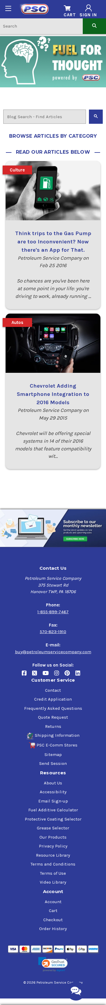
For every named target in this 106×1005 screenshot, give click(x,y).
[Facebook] (27, 675)
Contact (53, 690)
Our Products (53, 837)
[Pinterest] (69, 675)
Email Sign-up (53, 801)
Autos (17, 322)
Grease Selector (53, 828)
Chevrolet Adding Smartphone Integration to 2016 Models (53, 394)
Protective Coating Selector (53, 819)
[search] (94, 26)
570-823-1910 (53, 631)
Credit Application (53, 699)
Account (53, 901)
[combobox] (41, 26)
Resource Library (53, 855)
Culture (17, 170)
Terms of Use (53, 873)
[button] (53, 964)
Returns (53, 726)
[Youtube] (48, 675)
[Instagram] (59, 675)
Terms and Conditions (53, 864)
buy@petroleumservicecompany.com (53, 651)
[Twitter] (37, 675)
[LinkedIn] (80, 675)
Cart (53, 910)
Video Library (53, 882)
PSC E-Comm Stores (57, 745)
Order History (53, 928)
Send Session (53, 763)
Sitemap (53, 754)
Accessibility (53, 791)
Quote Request (53, 717)
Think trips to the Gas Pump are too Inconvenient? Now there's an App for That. (53, 241)
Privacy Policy (53, 846)
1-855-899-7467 (53, 611)
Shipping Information (57, 735)
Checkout (53, 919)
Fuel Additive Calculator (53, 810)
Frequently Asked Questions (53, 708)
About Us (53, 783)
